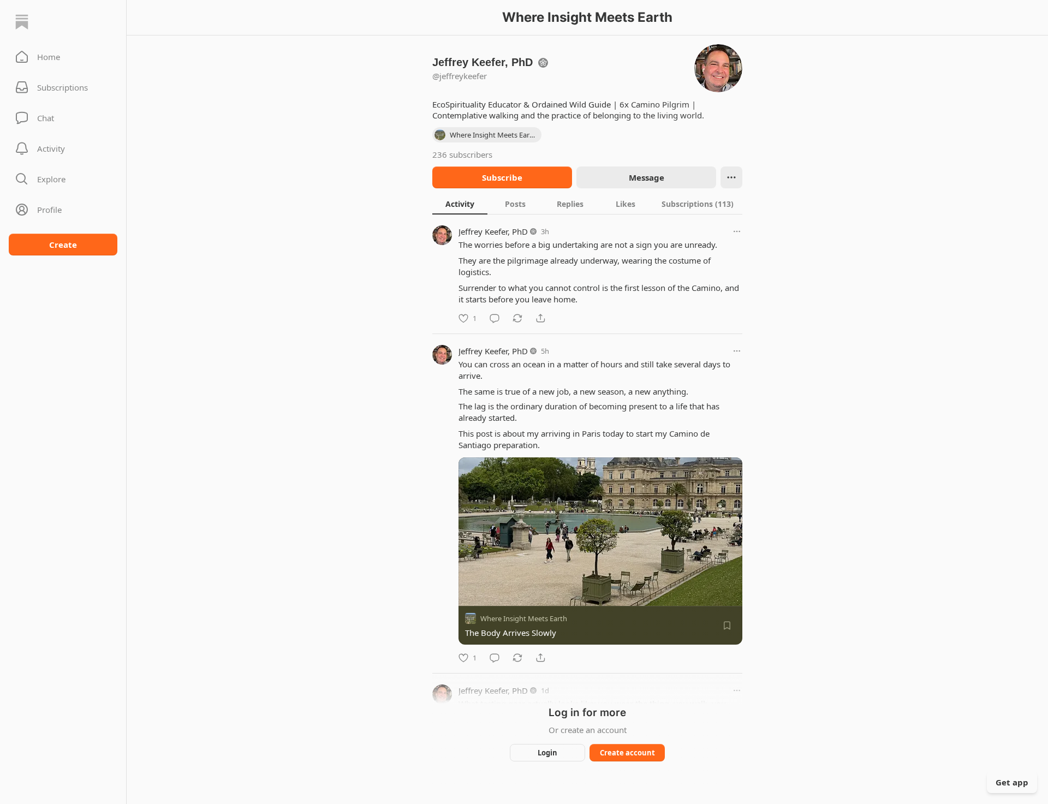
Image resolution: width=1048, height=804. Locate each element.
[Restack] (517, 318)
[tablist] (587, 204)
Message (646, 177)
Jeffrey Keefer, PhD (493, 231)
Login (547, 753)
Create (63, 244)
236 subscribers (462, 154)
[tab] (459, 204)
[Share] (540, 318)
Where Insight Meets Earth (523, 618)
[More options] (737, 231)
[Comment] (494, 318)
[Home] (22, 22)
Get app (1012, 782)
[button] (63, 57)
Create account (627, 753)
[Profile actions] (731, 177)
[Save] (727, 625)
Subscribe (502, 177)
